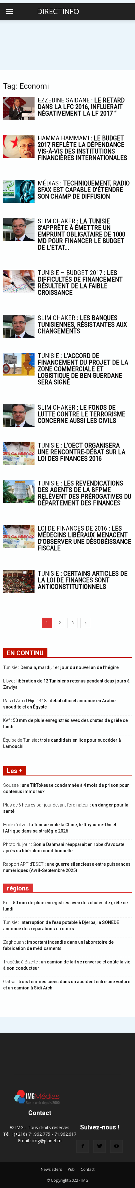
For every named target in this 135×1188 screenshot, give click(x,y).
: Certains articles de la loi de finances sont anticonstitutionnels (82, 580)
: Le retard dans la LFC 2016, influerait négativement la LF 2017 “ (81, 106)
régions (18, 888)
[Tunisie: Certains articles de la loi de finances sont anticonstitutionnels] (19, 581)
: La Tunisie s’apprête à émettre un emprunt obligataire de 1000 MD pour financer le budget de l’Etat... (81, 234)
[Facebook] (82, 1146)
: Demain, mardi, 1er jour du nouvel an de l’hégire (61, 667)
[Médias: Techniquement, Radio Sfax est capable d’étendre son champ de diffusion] (19, 191)
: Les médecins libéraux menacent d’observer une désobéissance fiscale (84, 538)
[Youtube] (116, 1146)
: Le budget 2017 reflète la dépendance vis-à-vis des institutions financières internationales (82, 148)
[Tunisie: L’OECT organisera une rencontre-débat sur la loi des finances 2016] (19, 453)
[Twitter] (99, 1146)
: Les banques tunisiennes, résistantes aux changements (82, 324)
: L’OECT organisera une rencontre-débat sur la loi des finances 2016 (81, 452)
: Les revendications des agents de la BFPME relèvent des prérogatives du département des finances (84, 493)
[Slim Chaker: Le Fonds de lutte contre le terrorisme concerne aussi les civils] (19, 415)
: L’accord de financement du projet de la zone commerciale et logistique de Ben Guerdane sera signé (83, 369)
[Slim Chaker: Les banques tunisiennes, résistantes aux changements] (19, 326)
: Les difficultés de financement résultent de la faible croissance (80, 282)
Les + (14, 771)
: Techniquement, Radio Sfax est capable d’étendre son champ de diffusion (84, 189)
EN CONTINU (25, 653)
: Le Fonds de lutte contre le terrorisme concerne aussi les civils (81, 414)
